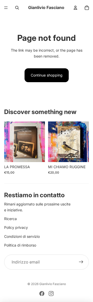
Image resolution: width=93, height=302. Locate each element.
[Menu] (6, 8)
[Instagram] (51, 293)
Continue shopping (47, 75)
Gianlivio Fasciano (52, 284)
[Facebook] (42, 293)
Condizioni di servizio (22, 236)
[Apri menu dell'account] (75, 7)
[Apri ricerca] (17, 7)
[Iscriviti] (81, 262)
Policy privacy (16, 227)
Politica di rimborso (20, 245)
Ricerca (10, 218)
